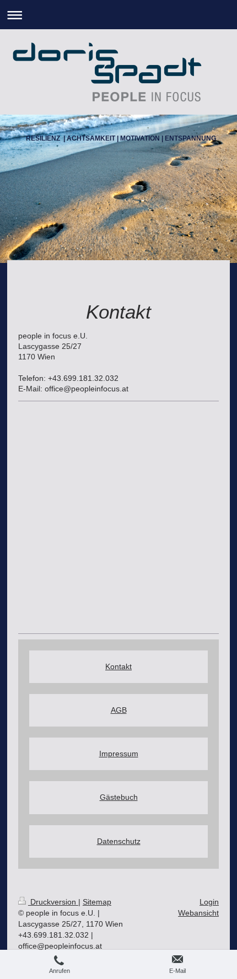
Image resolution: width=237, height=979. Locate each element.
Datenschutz (119, 841)
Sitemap (97, 901)
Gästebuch (119, 797)
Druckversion (53, 901)
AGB (119, 710)
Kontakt (118, 666)
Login (209, 901)
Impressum (118, 753)
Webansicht (198, 912)
